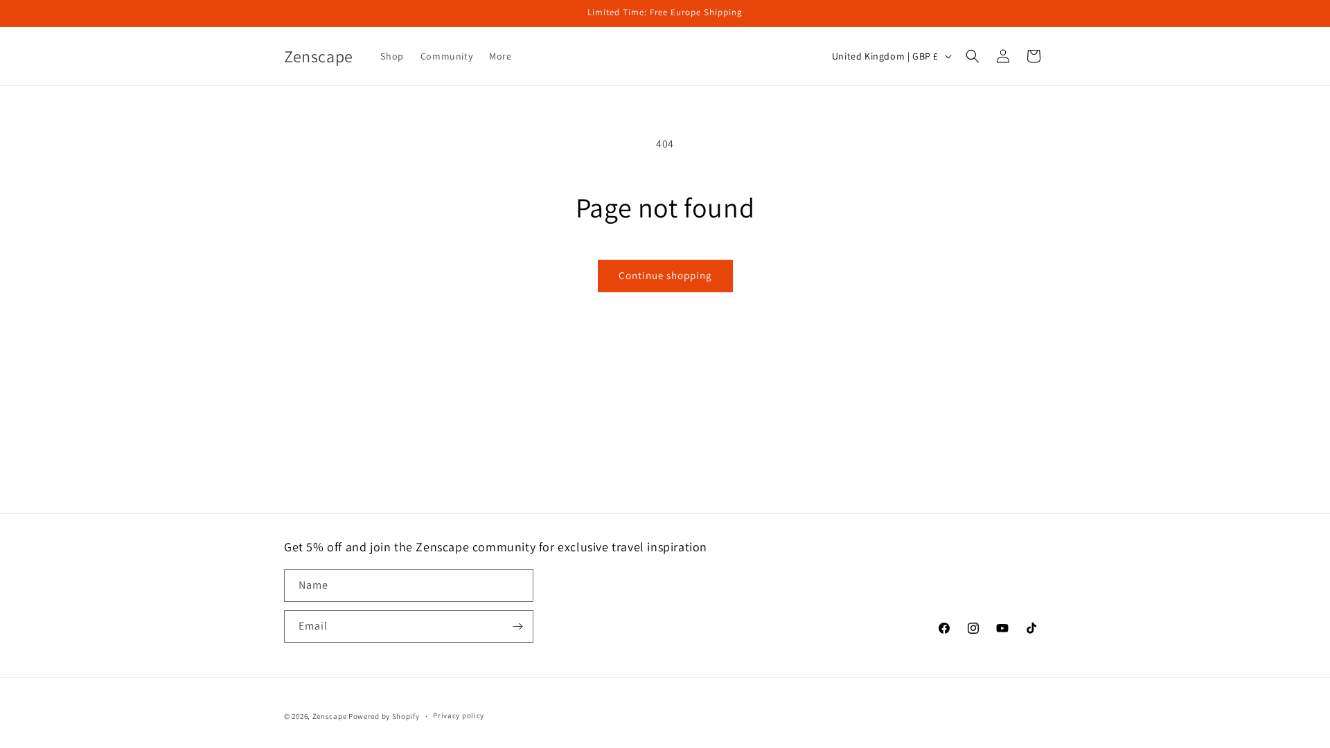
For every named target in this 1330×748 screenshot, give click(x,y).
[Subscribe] (517, 626)
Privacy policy (458, 715)
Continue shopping (665, 275)
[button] (505, 56)
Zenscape (329, 716)
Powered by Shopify (384, 716)
